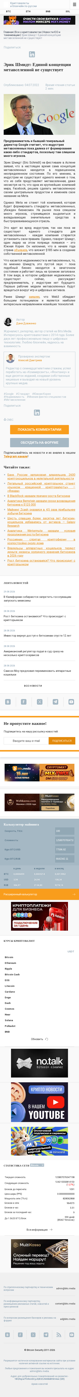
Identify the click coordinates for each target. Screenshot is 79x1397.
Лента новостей (16, 583)
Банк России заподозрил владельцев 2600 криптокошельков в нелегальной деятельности (41, 476)
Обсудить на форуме (39, 442)
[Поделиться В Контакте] (40, 54)
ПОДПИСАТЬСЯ (62, 740)
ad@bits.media (67, 1319)
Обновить (37, 1039)
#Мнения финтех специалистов (46, 396)
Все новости (33, 685)
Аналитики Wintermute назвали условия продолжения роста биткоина (41, 532)
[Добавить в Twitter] (15, 54)
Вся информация (37, 1229)
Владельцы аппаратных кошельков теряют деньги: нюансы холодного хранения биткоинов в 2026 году (41, 551)
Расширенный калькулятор (20, 894)
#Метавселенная (14, 399)
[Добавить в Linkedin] (32, 54)
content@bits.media (65, 1303)
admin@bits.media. (39, 1371)
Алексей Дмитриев (30, 360)
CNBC (10, 419)
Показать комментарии (39, 429)
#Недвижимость (14, 396)
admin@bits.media (65, 1288)
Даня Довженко (26, 323)
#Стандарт (23, 393)
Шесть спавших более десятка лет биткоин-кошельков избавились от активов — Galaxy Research (41, 522)
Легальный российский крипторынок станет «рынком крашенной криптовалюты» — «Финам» (41, 487)
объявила (20, 250)
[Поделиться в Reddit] (49, 54)
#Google (9, 393)
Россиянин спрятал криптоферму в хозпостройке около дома (41, 541)
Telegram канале (16, 456)
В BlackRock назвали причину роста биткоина (38, 496)
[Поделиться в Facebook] (7, 54)
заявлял (34, 297)
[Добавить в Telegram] (23, 54)
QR (62, 1379)
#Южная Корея (41, 393)
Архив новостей (39, 1384)
